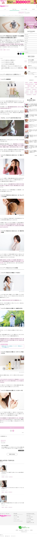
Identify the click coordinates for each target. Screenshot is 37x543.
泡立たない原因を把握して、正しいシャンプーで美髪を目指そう (12, 68)
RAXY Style (14, 9)
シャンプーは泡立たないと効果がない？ (8, 60)
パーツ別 (31, 91)
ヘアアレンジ (10, 507)
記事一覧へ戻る (12, 454)
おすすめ (6, 507)
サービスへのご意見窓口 (29, 519)
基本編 (4, 49)
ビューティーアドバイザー (17, 521)
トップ (5, 9)
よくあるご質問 (28, 518)
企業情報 (17, 530)
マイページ (15, 518)
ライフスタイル (29, 94)
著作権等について (27, 530)
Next (23, 432)
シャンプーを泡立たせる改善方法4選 (7, 64)
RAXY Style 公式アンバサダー (29, 84)
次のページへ (12, 427)
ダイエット (26, 92)
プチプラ (27, 91)
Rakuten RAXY (4, 6)
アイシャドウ (27, 87)
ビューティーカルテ (16, 519)
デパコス (31, 92)
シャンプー (8, 49)
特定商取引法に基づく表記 (30, 522)
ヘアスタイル (28, 89)
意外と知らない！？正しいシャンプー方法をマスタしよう (11, 66)
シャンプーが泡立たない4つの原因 (7, 62)
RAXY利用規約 (28, 521)
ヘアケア (4, 48)
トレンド (32, 87)
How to (1, 49)
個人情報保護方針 (21, 530)
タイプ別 (34, 94)
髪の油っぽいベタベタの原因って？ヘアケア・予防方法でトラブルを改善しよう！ (12, 346)
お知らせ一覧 (28, 515)
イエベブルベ (34, 89)
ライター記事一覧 (21, 450)
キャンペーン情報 (24, 9)
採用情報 (31, 530)
